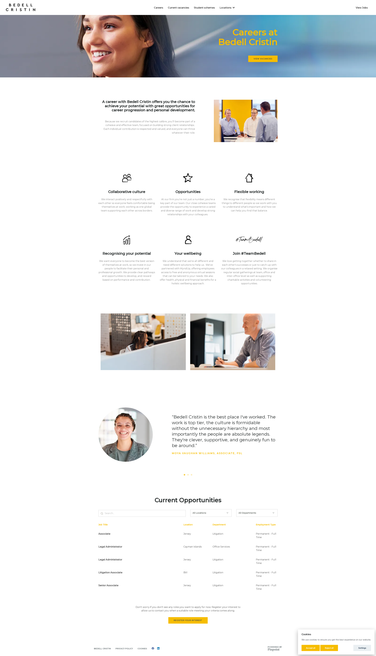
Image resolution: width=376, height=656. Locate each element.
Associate (104, 533)
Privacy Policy (124, 648)
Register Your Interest (188, 620)
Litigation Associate (110, 572)
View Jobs (362, 7)
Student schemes (204, 7)
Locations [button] (225, 7)
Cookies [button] (142, 648)
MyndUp (185, 268)
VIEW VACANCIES (263, 59)
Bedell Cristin (102, 648)
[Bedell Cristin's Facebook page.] (153, 648)
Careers (158, 7)
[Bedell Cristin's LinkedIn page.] (158, 648)
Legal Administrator (110, 546)
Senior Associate (108, 585)
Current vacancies (178, 7)
